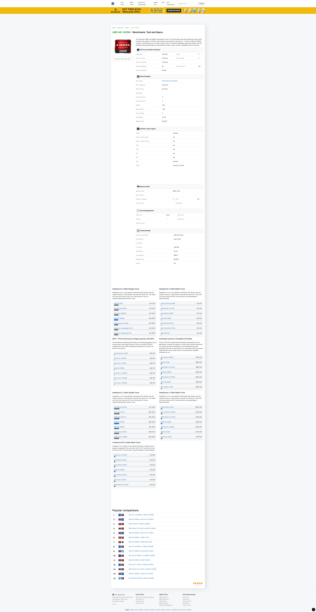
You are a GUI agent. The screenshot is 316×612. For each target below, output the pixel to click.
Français (163, 609)
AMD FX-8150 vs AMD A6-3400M (139, 524)
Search (201, 3)
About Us (186, 597)
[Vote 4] (200, 583)
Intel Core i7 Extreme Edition (145, 597)
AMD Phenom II (164, 599)
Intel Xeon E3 (140, 599)
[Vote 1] (194, 583)
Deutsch (153, 609)
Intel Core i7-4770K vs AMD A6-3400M (141, 564)
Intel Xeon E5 (140, 601)
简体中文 (141, 609)
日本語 (132, 609)
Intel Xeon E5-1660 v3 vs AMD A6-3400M (142, 555)
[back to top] (313, 609)
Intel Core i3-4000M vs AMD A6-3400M (141, 515)
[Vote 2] (196, 583)
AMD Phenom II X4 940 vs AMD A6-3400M (142, 528)
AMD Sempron (163, 603)
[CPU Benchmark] (112, 4)
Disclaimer (186, 603)
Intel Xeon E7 (140, 603)
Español (158, 609)
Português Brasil (175, 609)
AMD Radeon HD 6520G (169, 81)
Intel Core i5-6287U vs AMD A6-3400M (141, 546)
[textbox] (122, 59)
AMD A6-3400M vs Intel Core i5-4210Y (141, 573)
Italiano (168, 609)
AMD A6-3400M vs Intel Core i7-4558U (141, 533)
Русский (182, 609)
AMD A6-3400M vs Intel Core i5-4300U (141, 519)
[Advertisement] (158, 19)
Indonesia (188, 609)
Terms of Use (187, 605)
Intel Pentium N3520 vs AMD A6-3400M (141, 578)
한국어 (136, 609)
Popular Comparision (165, 605)
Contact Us (186, 599)
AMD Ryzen (162, 601)
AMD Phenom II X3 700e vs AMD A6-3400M (142, 569)
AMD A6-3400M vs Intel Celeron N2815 (141, 551)
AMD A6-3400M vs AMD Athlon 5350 (140, 542)
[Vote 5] (202, 583)
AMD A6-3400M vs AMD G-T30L (139, 537)
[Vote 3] (198, 583)
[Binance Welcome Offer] (115, 10)
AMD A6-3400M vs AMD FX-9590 (139, 560)
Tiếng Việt (147, 609)
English (127, 609)
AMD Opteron (163, 597)
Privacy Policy (187, 601)
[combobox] (122, 59)
